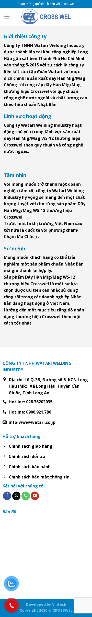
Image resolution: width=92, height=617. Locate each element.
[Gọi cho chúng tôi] (25, 496)
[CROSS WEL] (46, 16)
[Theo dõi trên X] (16, 496)
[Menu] (7, 16)
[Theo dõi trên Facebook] (7, 496)
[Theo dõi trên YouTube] (35, 496)
